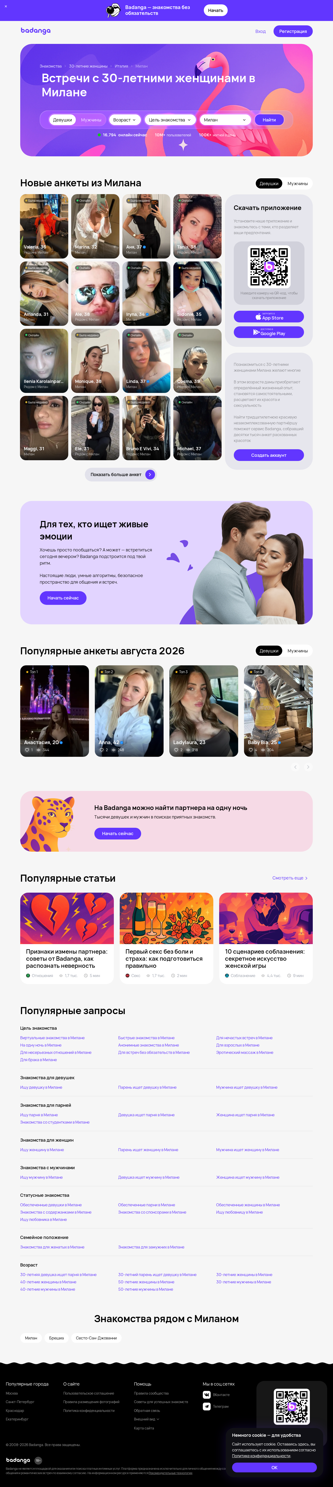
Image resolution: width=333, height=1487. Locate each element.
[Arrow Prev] (295, 767)
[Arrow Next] (308, 767)
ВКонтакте (221, 1394)
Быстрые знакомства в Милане (146, 1037)
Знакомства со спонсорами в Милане (152, 1212)
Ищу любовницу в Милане (239, 1212)
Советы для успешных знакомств (161, 1401)
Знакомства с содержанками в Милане (55, 1212)
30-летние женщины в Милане (244, 1274)
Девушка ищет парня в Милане (146, 1115)
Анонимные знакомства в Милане (148, 1045)
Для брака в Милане (38, 1059)
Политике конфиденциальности (261, 1455)
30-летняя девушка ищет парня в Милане (58, 1274)
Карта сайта (144, 1428)
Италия (121, 66)
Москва (12, 1393)
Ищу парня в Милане (39, 1115)
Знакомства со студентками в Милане (54, 1122)
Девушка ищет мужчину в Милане (148, 1177)
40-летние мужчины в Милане (47, 1289)
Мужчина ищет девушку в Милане (246, 1087)
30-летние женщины (88, 66)
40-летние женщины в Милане (48, 1282)
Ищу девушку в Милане (41, 1087)
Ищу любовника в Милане (43, 1219)
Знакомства (51, 66)
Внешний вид (144, 1419)
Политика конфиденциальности (89, 1410)
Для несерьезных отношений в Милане (55, 1052)
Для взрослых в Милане (237, 1045)
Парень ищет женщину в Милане (148, 1149)
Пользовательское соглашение (88, 1393)
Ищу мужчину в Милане (41, 1177)
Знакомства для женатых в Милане (52, 1247)
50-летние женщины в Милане (146, 1282)
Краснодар (15, 1410)
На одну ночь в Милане (40, 1045)
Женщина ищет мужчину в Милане (247, 1177)
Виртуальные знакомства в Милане (52, 1037)
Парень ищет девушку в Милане (147, 1087)
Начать (215, 10)
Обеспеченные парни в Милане (146, 1205)
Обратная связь (147, 1410)
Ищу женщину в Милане (42, 1149)
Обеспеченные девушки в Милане (51, 1205)
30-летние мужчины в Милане (243, 1282)
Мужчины (91, 120)
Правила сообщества (151, 1393)
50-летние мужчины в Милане (145, 1289)
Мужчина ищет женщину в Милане (247, 1149)
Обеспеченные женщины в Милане (248, 1205)
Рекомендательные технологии (170, 1473)
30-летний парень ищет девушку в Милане (157, 1274)
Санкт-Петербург (20, 1401)
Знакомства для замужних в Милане (151, 1247)
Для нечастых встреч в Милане (244, 1037)
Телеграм (220, 1406)
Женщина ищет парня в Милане (245, 1115)
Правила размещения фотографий (91, 1401)
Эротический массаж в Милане (244, 1052)
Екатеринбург (17, 1419)
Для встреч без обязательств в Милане (154, 1052)
